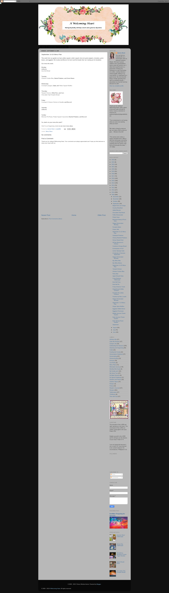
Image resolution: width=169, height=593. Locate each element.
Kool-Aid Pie (116, 284)
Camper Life (113, 343)
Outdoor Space (114, 381)
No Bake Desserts (115, 375)
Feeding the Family (115, 352)
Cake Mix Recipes (115, 341)
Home (43, 47)
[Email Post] (64, 129)
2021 (113, 166)
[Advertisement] (73, 199)
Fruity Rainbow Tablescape (117, 279)
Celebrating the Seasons (116, 345)
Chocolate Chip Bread (119, 212)
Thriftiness (112, 394)
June (114, 332)
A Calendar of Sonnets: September (119, 253)
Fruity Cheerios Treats (119, 286)
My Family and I (114, 371)
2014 (113, 183)
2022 (113, 164)
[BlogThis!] (69, 129)
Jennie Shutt (121, 53)
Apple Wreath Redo (118, 276)
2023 (113, 162)
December (116, 196)
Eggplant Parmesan (118, 311)
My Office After (117, 260)
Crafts (111, 350)
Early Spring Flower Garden (118, 321)
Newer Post (45, 215)
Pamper (112, 383)
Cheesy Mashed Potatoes (120, 237)
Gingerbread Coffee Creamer (118, 289)
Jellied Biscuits (117, 210)
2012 (113, 187)
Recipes (112, 390)
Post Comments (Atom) (55, 218)
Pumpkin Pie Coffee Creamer (118, 293)
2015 (113, 180)
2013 (113, 185)
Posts (113, 474)
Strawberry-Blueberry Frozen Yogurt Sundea (121, 554)
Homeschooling (114, 358)
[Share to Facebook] (73, 129)
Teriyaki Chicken (117, 269)
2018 (113, 173)
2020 (113, 169)
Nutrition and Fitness (115, 379)
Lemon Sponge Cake (118, 251)
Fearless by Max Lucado (119, 296)
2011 (113, 190)
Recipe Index (63, 47)
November (116, 199)
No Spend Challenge (115, 377)
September (116, 203)
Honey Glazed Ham (118, 240)
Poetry (111, 386)
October (115, 201)
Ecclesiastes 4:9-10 (118, 248)
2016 (113, 178)
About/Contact (52, 47)
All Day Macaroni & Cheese (118, 243)
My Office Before (117, 263)
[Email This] (68, 129)
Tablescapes (113, 392)
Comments (115, 477)
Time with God (114, 396)
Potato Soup (116, 217)
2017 (113, 176)
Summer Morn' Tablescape (121, 535)
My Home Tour (114, 373)
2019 (113, 171)
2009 (113, 194)
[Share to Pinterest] (74, 129)
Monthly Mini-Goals (115, 369)
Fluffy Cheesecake (118, 215)
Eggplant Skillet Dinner (119, 308)
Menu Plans (49, 131)
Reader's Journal (114, 388)
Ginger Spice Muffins (118, 306)
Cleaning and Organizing (116, 347)
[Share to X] (71, 129)
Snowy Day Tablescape (120, 544)
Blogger (99, 584)
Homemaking (113, 356)
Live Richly (113, 362)
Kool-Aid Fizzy (117, 282)
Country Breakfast (118, 208)
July (114, 330)
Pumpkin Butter (117, 227)
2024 (113, 159)
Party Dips (115, 273)
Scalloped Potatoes (118, 235)
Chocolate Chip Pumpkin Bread (121, 571)
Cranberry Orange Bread (119, 246)
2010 (113, 192)
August (115, 327)
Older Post (102, 215)
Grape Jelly (116, 229)
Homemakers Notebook (116, 354)
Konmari (112, 360)
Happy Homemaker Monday (118, 224)
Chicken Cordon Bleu (118, 271)
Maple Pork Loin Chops (119, 205)
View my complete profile (116, 86)
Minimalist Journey (115, 367)
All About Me (113, 339)
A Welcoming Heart (55, 588)
